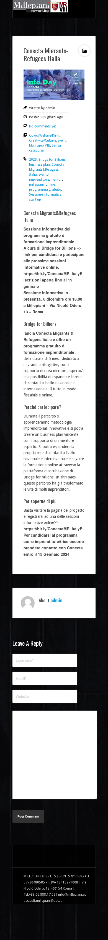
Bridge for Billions (52, 160)
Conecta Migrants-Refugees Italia (46, 54)
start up (35, 199)
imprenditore (39, 179)
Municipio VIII (39, 145)
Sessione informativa (45, 194)
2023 (33, 160)
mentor (56, 179)
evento (43, 174)
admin (56, 600)
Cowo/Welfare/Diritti (44, 135)
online (50, 184)
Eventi (62, 140)
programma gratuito (45, 189)
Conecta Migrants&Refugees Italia (46, 169)
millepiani (36, 184)
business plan (39, 165)
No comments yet (42, 126)
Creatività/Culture (42, 140)
